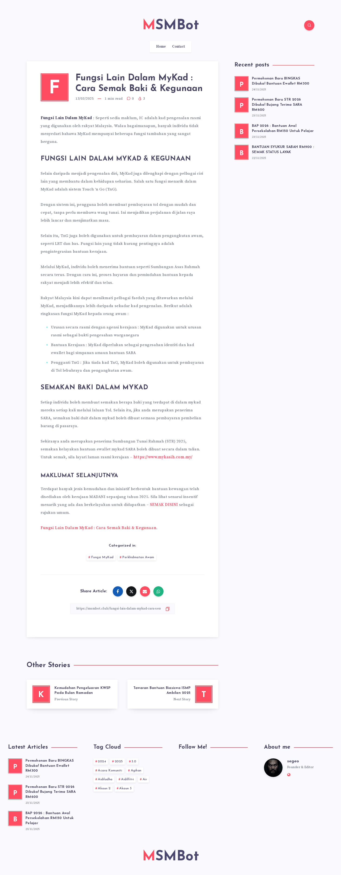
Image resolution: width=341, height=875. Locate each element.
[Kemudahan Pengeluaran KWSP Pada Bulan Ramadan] (72, 694)
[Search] (309, 25)
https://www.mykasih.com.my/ (163, 457)
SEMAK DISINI (164, 504)
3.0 (134, 761)
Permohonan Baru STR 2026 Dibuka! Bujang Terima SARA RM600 (277, 105)
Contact (178, 47)
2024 (102, 761)
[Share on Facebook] (118, 591)
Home (161, 47)
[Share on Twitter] (131, 591)
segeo (293, 761)
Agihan (136, 770)
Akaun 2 (104, 788)
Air (145, 779)
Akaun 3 (125, 788)
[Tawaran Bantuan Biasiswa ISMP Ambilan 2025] (172, 694)
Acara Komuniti (110, 770)
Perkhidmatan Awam (138, 557)
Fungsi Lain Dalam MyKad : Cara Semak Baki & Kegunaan (98, 528)
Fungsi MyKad (102, 557)
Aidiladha (105, 779)
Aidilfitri (127, 779)
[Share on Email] (145, 591)
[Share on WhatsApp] (158, 591)
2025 (119, 761)
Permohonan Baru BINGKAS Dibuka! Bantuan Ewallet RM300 (50, 766)
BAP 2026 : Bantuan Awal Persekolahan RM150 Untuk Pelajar (50, 818)
